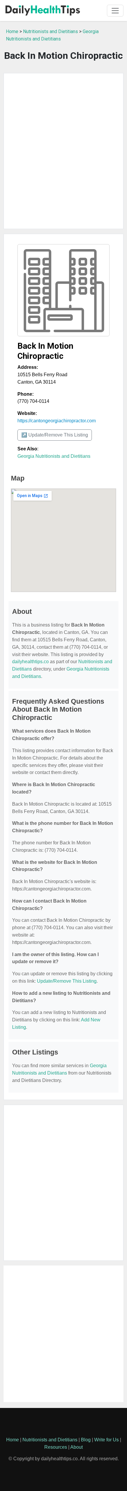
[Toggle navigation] (115, 11)
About (76, 1447)
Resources (55, 1447)
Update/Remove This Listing (67, 981)
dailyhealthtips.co (30, 661)
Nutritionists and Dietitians (50, 31)
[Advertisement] (63, 151)
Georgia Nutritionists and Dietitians (53, 456)
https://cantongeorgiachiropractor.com (56, 420)
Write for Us (106, 1439)
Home (12, 31)
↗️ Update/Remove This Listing (54, 434)
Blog (86, 1439)
